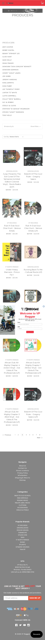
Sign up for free (30, 331)
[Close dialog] (44, 306)
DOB (19, 326)
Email (19, 322)
